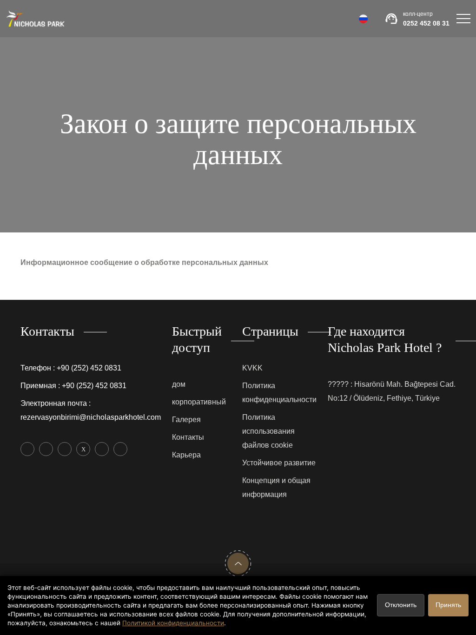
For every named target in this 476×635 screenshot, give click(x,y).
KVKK (252, 368)
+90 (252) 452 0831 (89, 368)
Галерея (186, 419)
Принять (448, 605)
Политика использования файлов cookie (268, 431)
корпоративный (199, 402)
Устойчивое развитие (279, 463)
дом (178, 384)
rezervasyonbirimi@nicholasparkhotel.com (90, 417)
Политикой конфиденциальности (173, 623)
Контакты (188, 437)
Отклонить (400, 605)
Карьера (186, 455)
